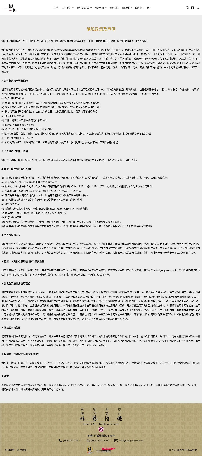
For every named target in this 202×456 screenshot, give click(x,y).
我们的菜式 (83, 7)
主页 (56, 7)
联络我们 (139, 7)
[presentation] (72, 7)
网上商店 (127, 7)
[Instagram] (187, 8)
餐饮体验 (99, 7)
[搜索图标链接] (198, 8)
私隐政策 (22, 450)
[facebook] (192, 8)
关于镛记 (66, 7)
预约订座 (114, 7)
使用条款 (10, 450)
